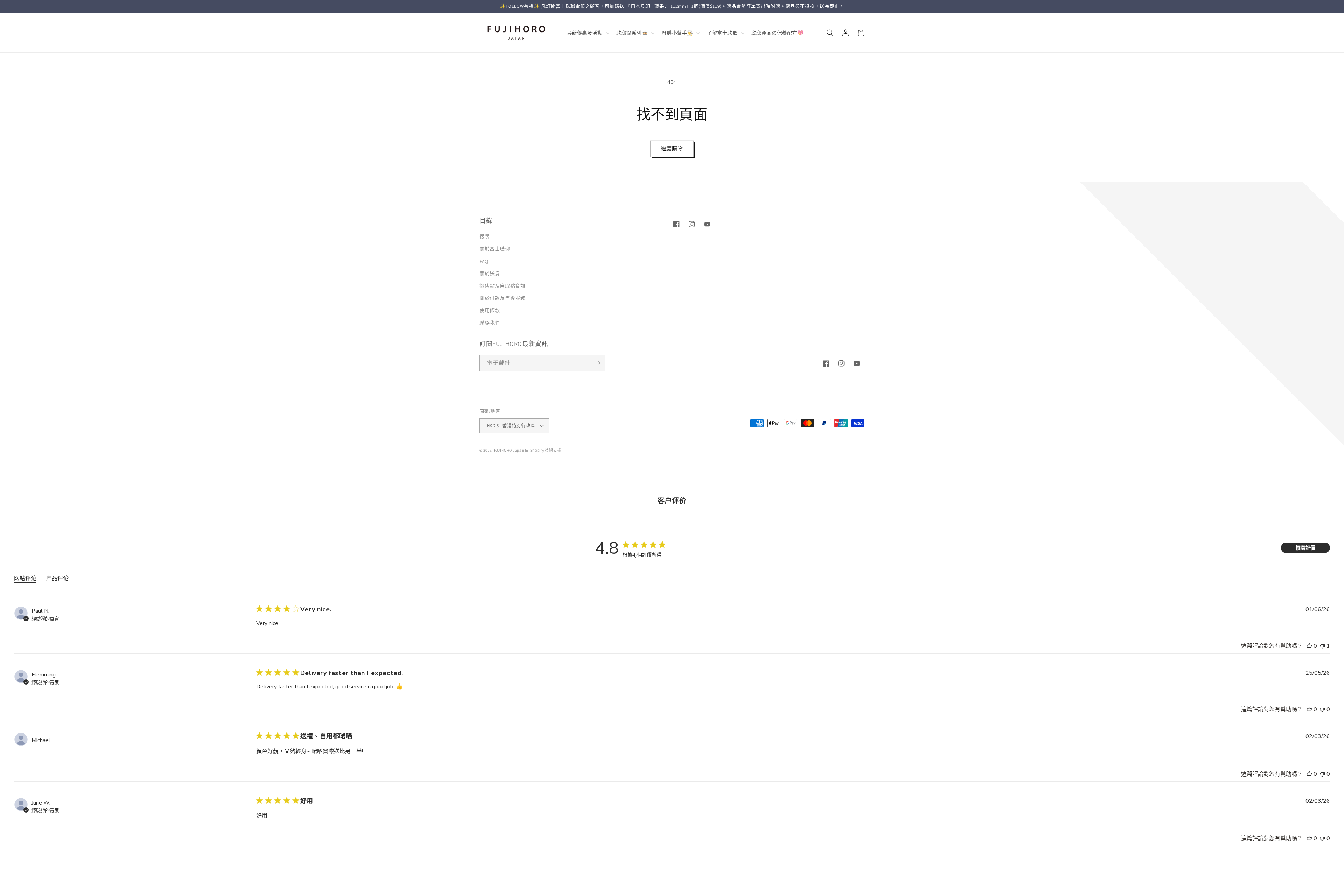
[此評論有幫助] (1309, 646)
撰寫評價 (1305, 548)
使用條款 (489, 310)
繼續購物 (672, 148)
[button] (587, 33)
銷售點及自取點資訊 (502, 286)
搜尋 (484, 236)
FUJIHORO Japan (509, 450)
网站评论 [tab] (25, 578)
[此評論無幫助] (1322, 646)
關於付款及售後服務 (502, 298)
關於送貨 (489, 273)
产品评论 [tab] (57, 578)
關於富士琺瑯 (494, 249)
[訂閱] (597, 363)
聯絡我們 (489, 323)
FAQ (483, 261)
